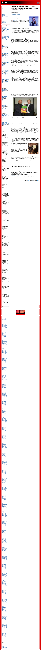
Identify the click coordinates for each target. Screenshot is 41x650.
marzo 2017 (4, 446)
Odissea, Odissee (5, 73)
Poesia (3, 14)
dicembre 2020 (4, 395)
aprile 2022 (4, 377)
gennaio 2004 (4, 625)
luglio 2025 (4, 333)
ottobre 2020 (4, 397)
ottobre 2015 (4, 465)
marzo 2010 (4, 541)
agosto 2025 (4, 332)
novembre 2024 (4, 342)
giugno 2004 (4, 619)
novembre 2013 (4, 491)
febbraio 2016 (4, 461)
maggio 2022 (4, 376)
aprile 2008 (4, 567)
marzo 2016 (4, 460)
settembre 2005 (4, 602)
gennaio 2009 (4, 557)
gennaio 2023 (4, 367)
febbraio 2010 (4, 542)
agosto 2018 (4, 427)
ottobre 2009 (4, 547)
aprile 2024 (4, 350)
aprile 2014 (4, 486)
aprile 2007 (4, 581)
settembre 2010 (4, 534)
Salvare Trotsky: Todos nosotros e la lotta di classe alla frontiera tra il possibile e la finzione (5, 51)
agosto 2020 (4, 400)
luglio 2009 (4, 550)
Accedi (3, 643)
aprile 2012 (4, 513)
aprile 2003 (4, 635)
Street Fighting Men (5, 108)
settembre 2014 (4, 480)
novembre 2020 (4, 396)
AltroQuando (4, 22)
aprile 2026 (4, 323)
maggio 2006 (4, 593)
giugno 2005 (4, 606)
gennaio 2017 (4, 448)
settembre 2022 (4, 371)
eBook (36, 180)
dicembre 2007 (4, 572)
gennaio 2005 (4, 611)
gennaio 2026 (4, 326)
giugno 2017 (4, 443)
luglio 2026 (4, 319)
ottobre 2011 (4, 520)
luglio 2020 (4, 401)
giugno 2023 (4, 361)
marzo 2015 (4, 473)
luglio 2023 (4, 360)
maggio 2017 (4, 444)
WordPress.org (4, 647)
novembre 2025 (4, 328)
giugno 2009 (4, 551)
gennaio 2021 (4, 394)
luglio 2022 (4, 374)
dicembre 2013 (4, 490)
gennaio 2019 (4, 421)
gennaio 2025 (4, 340)
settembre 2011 (4, 521)
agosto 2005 (4, 603)
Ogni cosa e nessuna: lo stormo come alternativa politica (5, 100)
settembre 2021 (4, 385)
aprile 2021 (4, 391)
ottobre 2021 (4, 384)
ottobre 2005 (4, 601)
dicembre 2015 (4, 463)
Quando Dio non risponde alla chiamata (4, 105)
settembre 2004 (4, 616)
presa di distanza (16, 20)
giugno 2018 (4, 429)
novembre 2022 (4, 369)
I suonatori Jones (5, 20)
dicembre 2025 (4, 327)
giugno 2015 (4, 470)
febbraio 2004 (4, 624)
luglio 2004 (4, 618)
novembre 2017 (4, 437)
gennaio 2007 (4, 584)
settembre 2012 (4, 507)
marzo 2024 (4, 351)
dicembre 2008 (4, 558)
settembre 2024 (4, 344)
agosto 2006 (4, 590)
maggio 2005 (4, 607)
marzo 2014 (4, 487)
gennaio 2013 (4, 503)
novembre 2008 (4, 559)
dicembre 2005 (4, 599)
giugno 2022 (4, 375)
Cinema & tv (4, 15)
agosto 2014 (4, 481)
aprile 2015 (4, 472)
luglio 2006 (4, 591)
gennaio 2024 (4, 353)
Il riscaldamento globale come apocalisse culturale (5, 28)
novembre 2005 (4, 600)
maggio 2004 (4, 620)
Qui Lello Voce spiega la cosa (16, 175)
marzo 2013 (4, 500)
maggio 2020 (4, 403)
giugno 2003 (4, 633)
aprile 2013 (4, 499)
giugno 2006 (4, 592)
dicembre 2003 (4, 626)
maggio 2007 (4, 580)
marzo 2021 (4, 392)
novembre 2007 (4, 573)
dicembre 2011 (4, 517)
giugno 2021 (4, 388)
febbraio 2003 (4, 637)
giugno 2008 (4, 565)
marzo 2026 (4, 324)
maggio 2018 (4, 430)
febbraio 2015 (4, 474)
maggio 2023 (4, 362)
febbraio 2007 (4, 583)
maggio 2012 (4, 512)
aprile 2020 (4, 404)
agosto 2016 (4, 454)
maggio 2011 (4, 525)
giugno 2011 (4, 524)
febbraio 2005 (4, 610)
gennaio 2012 (4, 516)
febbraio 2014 (4, 488)
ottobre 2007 (4, 574)
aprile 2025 (4, 336)
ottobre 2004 (4, 615)
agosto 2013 (4, 495)
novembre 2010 (4, 532)
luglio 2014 (4, 482)
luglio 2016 (4, 455)
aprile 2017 (4, 445)
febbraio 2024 (4, 352)
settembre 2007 (4, 575)
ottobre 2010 (4, 533)
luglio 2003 (4, 632)
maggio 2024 (4, 349)
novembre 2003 (4, 627)
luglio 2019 (4, 414)
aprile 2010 (4, 540)
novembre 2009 (4, 546)
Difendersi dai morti (5, 126)
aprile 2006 (4, 594)
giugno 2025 (4, 334)
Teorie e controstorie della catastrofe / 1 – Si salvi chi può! (5, 86)
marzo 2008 (4, 568)
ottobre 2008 (4, 560)
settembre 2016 (4, 453)
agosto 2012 (4, 508)
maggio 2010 (4, 539)
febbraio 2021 (4, 393)
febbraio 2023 (4, 366)
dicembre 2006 (4, 585)
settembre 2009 (4, 548)
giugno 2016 (4, 456)
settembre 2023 (4, 358)
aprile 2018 (4, 431)
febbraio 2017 (4, 447)
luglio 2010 (4, 537)
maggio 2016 (4, 457)
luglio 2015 (4, 469)
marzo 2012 (4, 514)
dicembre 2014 (4, 477)
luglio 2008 (4, 564)
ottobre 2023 (4, 357)
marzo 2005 (4, 609)
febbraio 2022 (4, 379)
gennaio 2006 (4, 598)
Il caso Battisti (21, 9)
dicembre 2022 (4, 368)
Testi (3, 13)
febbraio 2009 (4, 556)
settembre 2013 (4, 494)
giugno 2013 (4, 497)
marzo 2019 (4, 419)
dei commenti (5, 646)
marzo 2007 (4, 582)
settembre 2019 (4, 412)
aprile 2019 (4, 418)
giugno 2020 (4, 402)
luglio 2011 (4, 523)
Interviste (3, 12)
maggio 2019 (4, 417)
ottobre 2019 (4, 411)
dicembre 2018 (4, 422)
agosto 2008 (4, 563)
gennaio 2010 (4, 543)
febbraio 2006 (4, 597)
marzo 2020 (4, 405)
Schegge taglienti (5, 16)
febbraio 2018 (4, 434)
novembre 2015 (4, 464)
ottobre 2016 (4, 452)
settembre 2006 (4, 589)
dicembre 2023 (4, 354)
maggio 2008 (4, 566)
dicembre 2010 (4, 531)
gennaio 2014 (4, 489)
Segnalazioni (4, 21)
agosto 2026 (4, 318)
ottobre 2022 (4, 370)
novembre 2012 (4, 505)
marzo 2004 (4, 623)
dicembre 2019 (4, 409)
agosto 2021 (4, 386)
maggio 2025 (4, 335)
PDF (31, 180)
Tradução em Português (16, 14)
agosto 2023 (4, 359)
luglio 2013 (4, 496)
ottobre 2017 (4, 438)
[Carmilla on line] (20, 2)
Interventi (3, 8)
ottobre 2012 (4, 506)
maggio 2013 (4, 498)
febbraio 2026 (4, 325)
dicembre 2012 (4, 504)
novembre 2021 (4, 383)
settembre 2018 (4, 426)
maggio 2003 (4, 634)
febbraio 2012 (4, 515)
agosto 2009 (4, 549)
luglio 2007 (4, 577)
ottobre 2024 (4, 343)
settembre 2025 (4, 331)
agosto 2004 (4, 617)
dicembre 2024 (4, 341)
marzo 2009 (4, 555)
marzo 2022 (4, 378)
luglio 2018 (4, 428)
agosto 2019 (4, 413)
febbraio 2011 (4, 529)
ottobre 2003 (4, 628)
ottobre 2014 (4, 479)
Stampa (26, 180)
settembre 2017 (4, 439)
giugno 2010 (4, 538)
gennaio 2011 (4, 530)
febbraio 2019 (4, 420)
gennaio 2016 (4, 462)
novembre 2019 (4, 410)
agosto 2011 (4, 522)
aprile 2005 (4, 608)
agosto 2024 (4, 345)
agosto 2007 (4, 576)
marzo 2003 (4, 636)
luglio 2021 (4, 387)
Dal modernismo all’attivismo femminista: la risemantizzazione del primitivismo (5, 122)
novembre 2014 (4, 478)
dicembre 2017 (4, 436)
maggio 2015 (4, 471)
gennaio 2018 (4, 435)
